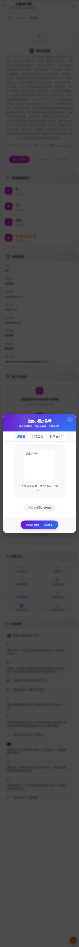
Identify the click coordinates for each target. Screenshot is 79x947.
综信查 (21, 436)
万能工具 (37, 436)
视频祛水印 (56, 436)
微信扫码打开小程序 (39, 525)
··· (70, 436)
